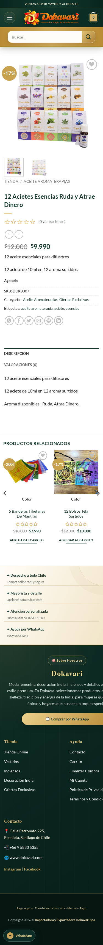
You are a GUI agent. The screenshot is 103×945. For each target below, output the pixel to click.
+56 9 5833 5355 (24, 847)
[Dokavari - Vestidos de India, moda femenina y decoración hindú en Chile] (51, 18)
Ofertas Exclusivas (74, 299)
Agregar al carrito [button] (27, 540)
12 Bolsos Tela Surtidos (76, 513)
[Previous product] (19, 234)
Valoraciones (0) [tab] (20, 365)
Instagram (12, 869)
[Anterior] (13, 105)
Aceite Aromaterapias (47, 181)
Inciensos (12, 771)
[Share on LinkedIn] (58, 320)
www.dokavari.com (26, 857)
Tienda (11, 181)
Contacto (77, 752)
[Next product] (9, 234)
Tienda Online (16, 752)
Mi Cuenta (78, 780)
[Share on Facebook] (19, 320)
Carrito (75, 761)
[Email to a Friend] (38, 320)
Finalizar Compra (84, 771)
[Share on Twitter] (29, 320)
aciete (59, 308)
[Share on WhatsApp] (9, 320)
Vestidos (11, 761)
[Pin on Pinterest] (48, 320)
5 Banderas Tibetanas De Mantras (27, 513)
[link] (34, 221)
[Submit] (88, 37)
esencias (72, 308)
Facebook (32, 869)
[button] (9, 17)
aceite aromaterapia (37, 308)
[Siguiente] (90, 105)
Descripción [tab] (16, 353)
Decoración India (19, 780)
